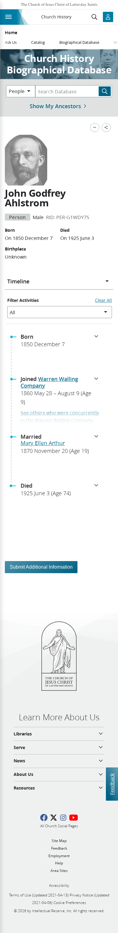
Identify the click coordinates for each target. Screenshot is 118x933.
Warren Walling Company (49, 382)
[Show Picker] (107, 281)
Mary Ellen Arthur (43, 443)
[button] (61, 342)
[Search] (105, 91)
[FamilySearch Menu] (94, 127)
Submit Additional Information (41, 567)
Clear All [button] (103, 300)
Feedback (111, 784)
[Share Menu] (106, 127)
